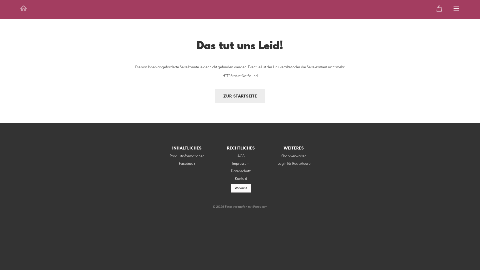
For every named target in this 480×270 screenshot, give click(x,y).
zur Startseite (240, 96)
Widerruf (241, 188)
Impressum (241, 164)
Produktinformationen (187, 156)
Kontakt (241, 178)
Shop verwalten (293, 156)
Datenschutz (241, 171)
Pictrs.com (260, 207)
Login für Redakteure (294, 164)
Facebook (187, 164)
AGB (241, 156)
